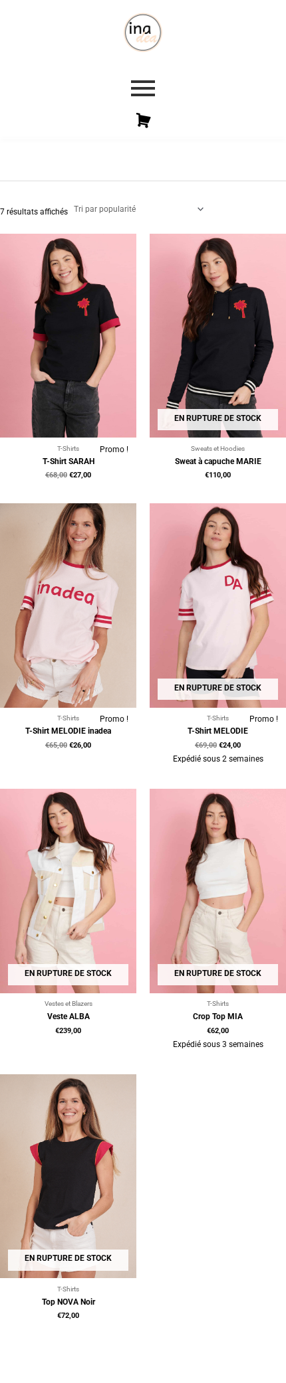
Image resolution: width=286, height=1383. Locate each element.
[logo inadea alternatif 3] (143, 32)
